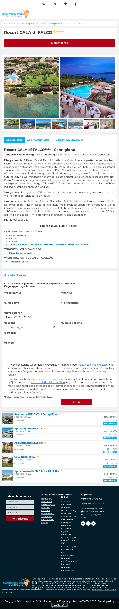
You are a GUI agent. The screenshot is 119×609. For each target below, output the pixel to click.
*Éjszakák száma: (71, 323)
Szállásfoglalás (48, 504)
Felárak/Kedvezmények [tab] (68, 140)
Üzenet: (9, 342)
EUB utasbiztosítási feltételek (67, 555)
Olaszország (23, 23)
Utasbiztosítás (47, 513)
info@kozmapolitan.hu (91, 508)
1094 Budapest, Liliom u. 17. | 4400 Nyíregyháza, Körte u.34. (93, 514)
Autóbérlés (46, 516)
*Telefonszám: (70, 302)
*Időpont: (9, 323)
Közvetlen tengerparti (20, 253)
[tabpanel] (59, 205)
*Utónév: (66, 292)
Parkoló (13, 238)
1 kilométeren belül (18, 262)
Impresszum (67, 549)
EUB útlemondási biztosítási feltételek (69, 564)
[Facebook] (83, 523)
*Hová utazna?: (13, 312)
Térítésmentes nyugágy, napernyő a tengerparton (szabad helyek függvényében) (49, 244)
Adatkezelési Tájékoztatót (93, 364)
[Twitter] (93, 523)
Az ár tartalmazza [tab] (38, 140)
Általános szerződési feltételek (66, 504)
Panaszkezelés (68, 570)
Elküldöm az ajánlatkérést (77, 397)
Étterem (13, 241)
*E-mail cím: (11, 302)
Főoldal (8, 23)
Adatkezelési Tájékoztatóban (48, 382)
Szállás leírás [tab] (14, 140)
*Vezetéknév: (12, 292)
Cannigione (53, 23)
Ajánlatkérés (59, 43)
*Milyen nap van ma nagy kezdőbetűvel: (29, 397)
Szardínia (38, 23)
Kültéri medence (17, 235)
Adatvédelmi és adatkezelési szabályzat (68, 519)
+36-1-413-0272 (91, 498)
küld (76, 402)
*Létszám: (10, 332)
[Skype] (88, 523)
